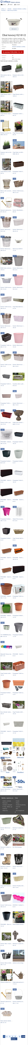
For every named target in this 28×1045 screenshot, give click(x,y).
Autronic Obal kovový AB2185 (7, 248)
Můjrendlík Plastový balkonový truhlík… (10, 654)
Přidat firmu (5, 810)
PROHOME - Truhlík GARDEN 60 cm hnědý (11, 480)
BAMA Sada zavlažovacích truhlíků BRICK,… (11, 268)
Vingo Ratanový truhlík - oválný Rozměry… (10, 171)
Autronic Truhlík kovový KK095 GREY (9, 905)
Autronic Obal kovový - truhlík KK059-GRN (10, 827)
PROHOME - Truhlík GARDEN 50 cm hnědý (11, 499)
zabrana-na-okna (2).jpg (18, 963)
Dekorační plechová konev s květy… (9, 210)
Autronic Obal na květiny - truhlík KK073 (10, 963)
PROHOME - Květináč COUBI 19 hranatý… (11, 615)
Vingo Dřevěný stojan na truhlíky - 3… (9, 94)
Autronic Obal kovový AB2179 (7, 326)
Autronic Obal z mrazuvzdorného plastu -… (10, 943)
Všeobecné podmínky (21, 804)
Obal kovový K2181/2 (17, 248)
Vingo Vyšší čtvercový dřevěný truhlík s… (10, 885)
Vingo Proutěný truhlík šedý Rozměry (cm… (11, 673)
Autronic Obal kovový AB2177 (7, 229)
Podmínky (5, 808)
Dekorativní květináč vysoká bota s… (9, 866)
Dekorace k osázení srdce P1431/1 (8, 847)
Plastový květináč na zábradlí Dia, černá (10, 982)
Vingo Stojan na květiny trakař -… (20, 152)
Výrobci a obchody (7, 801)
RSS (17, 808)
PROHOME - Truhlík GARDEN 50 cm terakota (11, 557)
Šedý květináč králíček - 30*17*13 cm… (10, 1021)
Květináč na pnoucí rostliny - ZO (8, 133)
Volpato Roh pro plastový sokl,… (20, 519)
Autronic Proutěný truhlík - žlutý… (20, 885)
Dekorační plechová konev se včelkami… (10, 1001)
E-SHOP (18, 4)
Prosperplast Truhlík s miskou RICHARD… (10, 403)
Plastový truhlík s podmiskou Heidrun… (10, 422)
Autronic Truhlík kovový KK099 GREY (9, 306)
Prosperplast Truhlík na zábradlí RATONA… (10, 345)
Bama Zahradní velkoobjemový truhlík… (10, 712)
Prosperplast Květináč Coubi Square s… (10, 461)
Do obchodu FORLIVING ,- (12, 52)
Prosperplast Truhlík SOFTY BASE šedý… (10, 384)
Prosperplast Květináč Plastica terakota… (10, 692)
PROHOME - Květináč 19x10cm (8, 441)
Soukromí (18, 806)
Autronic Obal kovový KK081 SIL (20, 789)
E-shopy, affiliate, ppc (7, 806)
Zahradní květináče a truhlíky (18, 46)
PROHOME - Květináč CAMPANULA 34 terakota (12, 596)
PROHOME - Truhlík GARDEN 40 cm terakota (11, 577)
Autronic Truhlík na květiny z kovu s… (9, 364)
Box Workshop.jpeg (17, 847)
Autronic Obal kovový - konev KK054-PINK (10, 789)
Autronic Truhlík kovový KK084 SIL (8, 287)
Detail (10, 76)
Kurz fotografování (20, 810)
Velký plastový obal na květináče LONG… (10, 75)
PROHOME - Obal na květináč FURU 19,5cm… (11, 924)
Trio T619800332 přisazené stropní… (9, 634)
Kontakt (17, 801)
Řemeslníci (5, 802)
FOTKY (4, 4)
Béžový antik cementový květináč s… (9, 191)
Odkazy (17, 802)
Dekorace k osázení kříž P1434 (20, 943)
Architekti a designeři (7, 804)
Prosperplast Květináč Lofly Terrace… (9, 519)
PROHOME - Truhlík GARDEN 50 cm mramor (11, 731)
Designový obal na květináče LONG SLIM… (10, 152)
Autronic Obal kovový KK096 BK (20, 866)
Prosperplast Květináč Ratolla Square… (10, 538)
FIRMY (11, 4)
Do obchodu (4, 76)
